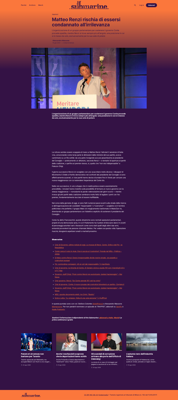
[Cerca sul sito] (135, 5)
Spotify (119, 307)
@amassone (57, 307)
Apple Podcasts (58, 309)
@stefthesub (98, 304)
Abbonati (151, 5)
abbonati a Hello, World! (109, 318)
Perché (23, 5)
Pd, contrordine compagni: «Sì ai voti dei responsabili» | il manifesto (82, 264)
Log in (141, 5)
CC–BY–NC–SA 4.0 (91, 395)
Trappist (55, 14)
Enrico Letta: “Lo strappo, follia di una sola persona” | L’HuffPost (81, 298)
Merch (40, 5)
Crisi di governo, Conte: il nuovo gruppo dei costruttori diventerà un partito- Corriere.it (89, 284)
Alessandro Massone (61, 40)
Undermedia (103, 395)
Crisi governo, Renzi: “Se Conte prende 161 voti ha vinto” (78, 281)
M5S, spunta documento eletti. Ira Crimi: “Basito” (74, 294)
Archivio (32, 5)
